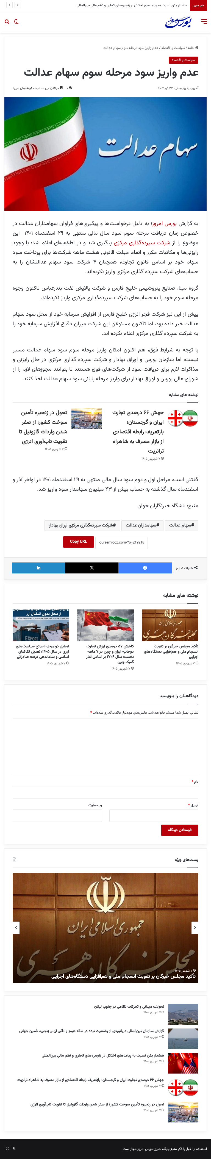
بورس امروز (164, 223)
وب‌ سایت (95, 805)
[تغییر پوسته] (16, 24)
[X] (92, 567)
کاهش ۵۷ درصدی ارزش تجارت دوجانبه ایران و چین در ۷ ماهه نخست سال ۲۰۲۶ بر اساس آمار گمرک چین (110, 654)
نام (195, 782)
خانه (191, 48)
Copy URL (78, 542)
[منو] (204, 24)
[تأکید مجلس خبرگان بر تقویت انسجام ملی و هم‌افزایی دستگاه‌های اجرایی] (170, 625)
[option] (105, 928)
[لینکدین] (38, 567)
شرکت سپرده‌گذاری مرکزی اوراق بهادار (81, 525)
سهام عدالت (180, 525)
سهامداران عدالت (141, 525)
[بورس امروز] (178, 22)
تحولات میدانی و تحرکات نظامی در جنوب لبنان (129, 1007)
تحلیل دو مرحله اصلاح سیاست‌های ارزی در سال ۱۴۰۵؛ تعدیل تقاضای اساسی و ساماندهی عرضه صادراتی (42, 652)
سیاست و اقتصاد (173, 48)
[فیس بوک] (145, 567)
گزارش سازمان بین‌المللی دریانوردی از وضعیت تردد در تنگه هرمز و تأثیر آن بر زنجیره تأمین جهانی (91, 1031)
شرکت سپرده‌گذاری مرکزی (143, 243)
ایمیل (193, 805)
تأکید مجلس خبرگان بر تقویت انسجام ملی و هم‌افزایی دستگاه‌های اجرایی (171, 652)
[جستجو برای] (7, 24)
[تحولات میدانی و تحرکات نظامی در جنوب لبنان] (183, 1014)
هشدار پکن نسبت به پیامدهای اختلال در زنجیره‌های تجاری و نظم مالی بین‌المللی (103, 1056)
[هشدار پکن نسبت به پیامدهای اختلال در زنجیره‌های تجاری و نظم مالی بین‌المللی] (183, 1063)
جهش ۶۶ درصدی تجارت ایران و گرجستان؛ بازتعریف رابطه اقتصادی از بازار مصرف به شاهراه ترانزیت (120, 5)
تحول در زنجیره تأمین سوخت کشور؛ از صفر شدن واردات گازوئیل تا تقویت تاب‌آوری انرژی (97, 1105)
